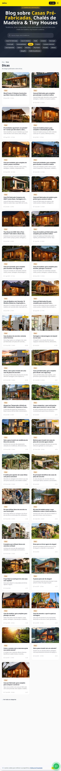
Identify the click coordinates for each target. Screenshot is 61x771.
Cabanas (53, 47)
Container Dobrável (48, 44)
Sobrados (27, 47)
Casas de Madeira (25, 41)
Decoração (52, 41)
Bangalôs (23, 51)
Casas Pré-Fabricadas (11, 41)
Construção (10, 44)
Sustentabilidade (21, 44)
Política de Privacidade (36, 768)
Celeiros (19, 47)
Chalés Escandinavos (34, 51)
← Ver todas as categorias (9, 699)
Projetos (37, 44)
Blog (3, 62)
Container (43, 41)
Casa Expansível (9, 47)
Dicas (30, 44)
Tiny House (37, 47)
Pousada (45, 47)
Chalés (35, 41)
